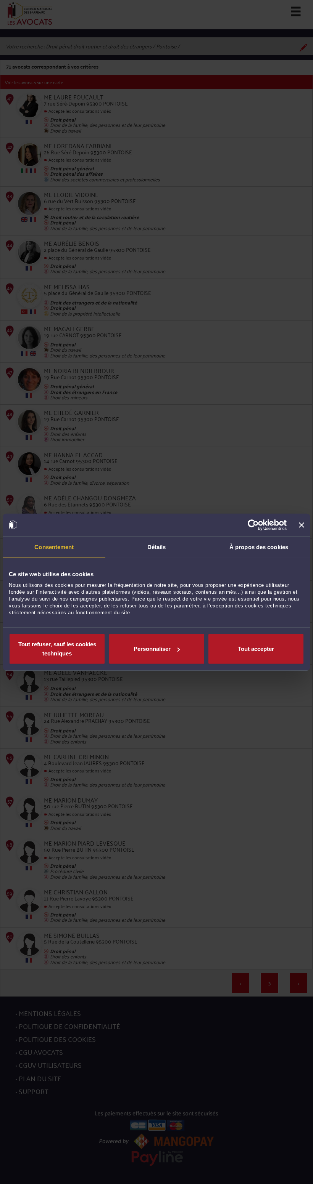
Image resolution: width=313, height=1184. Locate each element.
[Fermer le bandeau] (301, 524)
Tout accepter (256, 649)
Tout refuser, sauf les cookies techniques (57, 649)
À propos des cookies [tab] (258, 546)
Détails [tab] (156, 546)
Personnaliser (152, 649)
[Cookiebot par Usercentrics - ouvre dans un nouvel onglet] (253, 524)
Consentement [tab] (54, 546)
